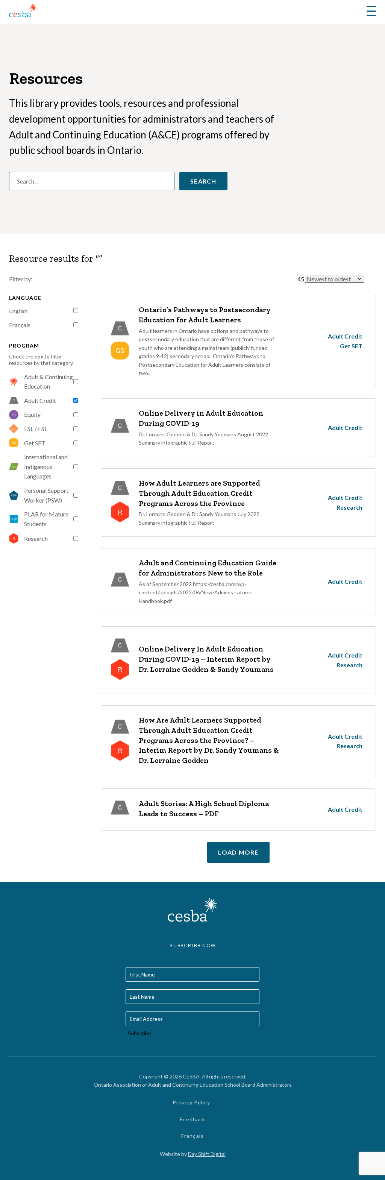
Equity (32, 414)
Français (19, 324)
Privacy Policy (192, 1102)
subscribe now (193, 945)
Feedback (193, 1119)
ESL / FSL (35, 428)
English (18, 310)
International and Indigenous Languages (46, 466)
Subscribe (139, 1033)
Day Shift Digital (207, 1154)
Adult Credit (40, 400)
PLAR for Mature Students (46, 518)
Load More (238, 852)
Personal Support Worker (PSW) (46, 495)
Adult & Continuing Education (48, 381)
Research (36, 538)
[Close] (370, 279)
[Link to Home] (23, 12)
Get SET (34, 442)
